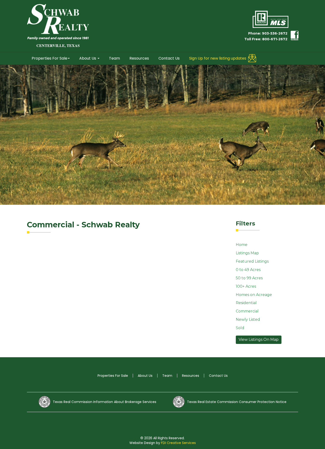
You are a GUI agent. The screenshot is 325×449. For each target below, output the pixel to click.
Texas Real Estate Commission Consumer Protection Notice (236, 401)
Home (241, 244)
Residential (246, 303)
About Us (88, 58)
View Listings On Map (259, 339)
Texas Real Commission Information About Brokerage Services (104, 401)
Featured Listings (252, 261)
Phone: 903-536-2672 (267, 33)
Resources (139, 58)
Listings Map (247, 253)
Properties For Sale (49, 58)
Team (114, 58)
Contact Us (169, 58)
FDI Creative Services (178, 442)
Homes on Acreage (254, 294)
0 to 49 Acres (248, 269)
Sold (240, 328)
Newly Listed (248, 319)
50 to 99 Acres (249, 278)
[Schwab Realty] (58, 22)
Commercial (247, 311)
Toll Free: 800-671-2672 (265, 39)
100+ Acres (246, 286)
